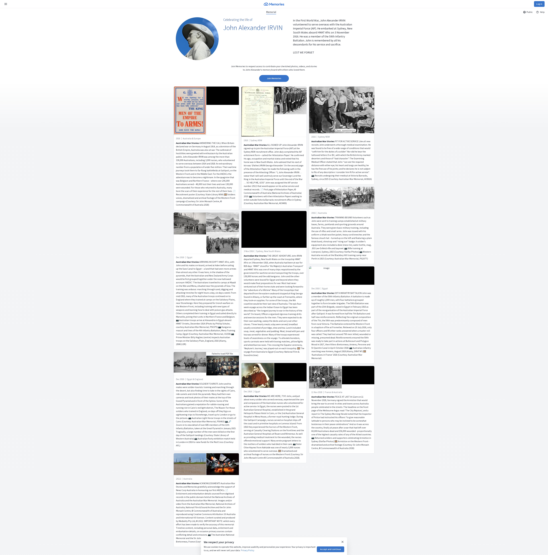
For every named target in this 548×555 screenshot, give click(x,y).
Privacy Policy (247, 550)
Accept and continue (330, 549)
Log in (539, 3)
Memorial (271, 12)
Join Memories (274, 78)
